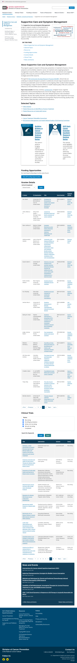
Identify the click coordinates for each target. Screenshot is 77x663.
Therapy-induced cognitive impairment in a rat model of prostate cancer (49, 399)
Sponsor (58, 441)
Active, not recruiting (31, 424)
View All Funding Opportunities (32, 177)
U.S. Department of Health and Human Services (63, 655)
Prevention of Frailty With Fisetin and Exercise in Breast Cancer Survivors (29, 472)
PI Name (25, 195)
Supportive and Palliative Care (9, 623)
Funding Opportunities (30, 52)
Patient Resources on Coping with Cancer (34, 111)
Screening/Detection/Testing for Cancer (10, 619)
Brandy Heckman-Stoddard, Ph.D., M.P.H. (69, 229)
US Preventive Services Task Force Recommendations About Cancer (25, 637)
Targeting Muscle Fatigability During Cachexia (48, 282)
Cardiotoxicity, (48, 90)
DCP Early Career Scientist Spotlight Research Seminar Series (11, 38)
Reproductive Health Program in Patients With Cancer (29, 506)
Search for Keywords (28, 433)
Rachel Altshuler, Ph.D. (69, 293)
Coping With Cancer (24, 632)
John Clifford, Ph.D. (69, 397)
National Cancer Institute (68, 659)
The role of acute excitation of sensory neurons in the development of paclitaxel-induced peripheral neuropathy (49, 386)
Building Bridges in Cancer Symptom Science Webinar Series (11, 32)
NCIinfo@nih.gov (59, 652)
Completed (28, 428)
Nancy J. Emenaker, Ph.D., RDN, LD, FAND (70, 346)
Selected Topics (28, 47)
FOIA (37, 616)
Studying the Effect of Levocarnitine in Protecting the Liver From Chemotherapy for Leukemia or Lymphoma (29, 551)
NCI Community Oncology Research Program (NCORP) (43, 79)
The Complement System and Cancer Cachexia (49, 333)
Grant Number (61, 195)
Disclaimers (39, 622)
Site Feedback (71, 652)
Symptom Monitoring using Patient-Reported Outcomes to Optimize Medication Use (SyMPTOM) (48, 230)
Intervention (41, 441)
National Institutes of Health (67, 657)
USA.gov (73, 660)
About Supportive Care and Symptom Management (38, 45)
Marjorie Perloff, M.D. (69, 241)
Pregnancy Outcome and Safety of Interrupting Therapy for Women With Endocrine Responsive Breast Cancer (29, 463)
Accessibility (39, 613)
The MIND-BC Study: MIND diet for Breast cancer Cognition (49, 372)
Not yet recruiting (30, 426)
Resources (27, 50)
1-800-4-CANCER (48, 652)
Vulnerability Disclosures (43, 624)
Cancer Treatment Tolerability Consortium (35, 118)
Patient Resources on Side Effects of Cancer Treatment (38, 109)
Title (46, 195)
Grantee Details (28, 55)
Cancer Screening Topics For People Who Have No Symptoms (26, 621)
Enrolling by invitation (31, 422)
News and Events (29, 60)
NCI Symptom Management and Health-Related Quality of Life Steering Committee (46, 120)
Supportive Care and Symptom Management (10, 23)
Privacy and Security (41, 619)
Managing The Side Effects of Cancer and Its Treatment (26, 627)
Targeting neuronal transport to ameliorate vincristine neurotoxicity (49, 295)
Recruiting (28, 420)
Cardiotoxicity (8, 28)
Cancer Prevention (7, 616)
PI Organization (37, 195)
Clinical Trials (28, 57)
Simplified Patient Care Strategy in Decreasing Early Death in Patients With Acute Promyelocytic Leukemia (29, 540)
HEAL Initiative (27, 106)
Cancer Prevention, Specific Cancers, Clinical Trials (26, 615)
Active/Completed (27, 185)
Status (69, 441)
